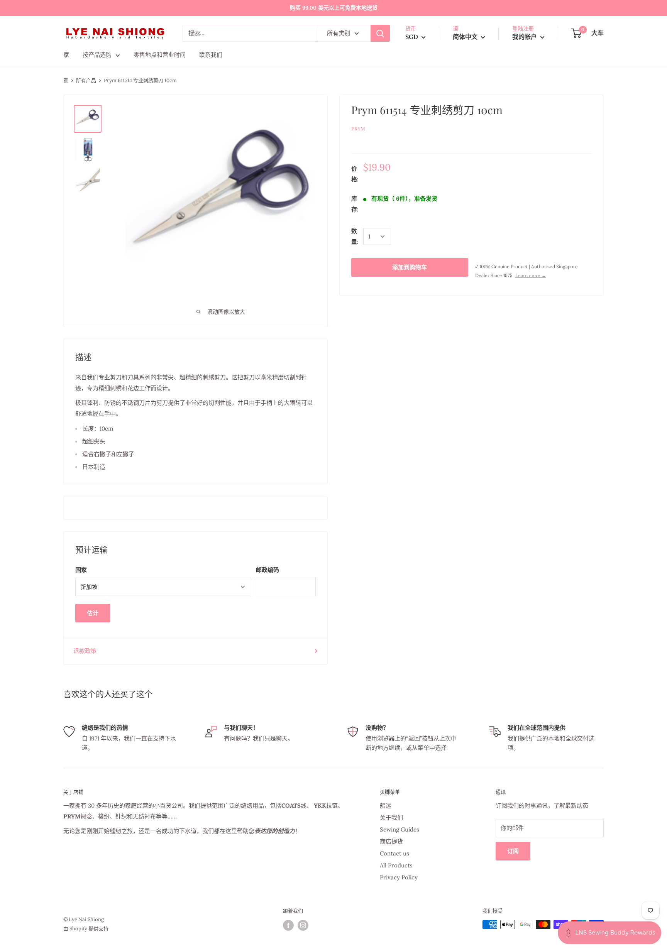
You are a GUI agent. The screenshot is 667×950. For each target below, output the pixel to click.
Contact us (394, 853)
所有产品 (86, 80)
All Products (396, 865)
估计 (92, 613)
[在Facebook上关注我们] (288, 925)
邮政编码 (267, 569)
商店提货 (391, 841)
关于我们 (391, 817)
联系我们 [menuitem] (210, 54)
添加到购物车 (409, 267)
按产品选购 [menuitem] (97, 54)
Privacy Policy (399, 877)
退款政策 (84, 650)
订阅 (513, 851)
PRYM (358, 128)
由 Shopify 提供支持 (85, 928)
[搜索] (380, 33)
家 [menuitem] (66, 54)
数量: (355, 236)
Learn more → (530, 275)
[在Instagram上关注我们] (303, 925)
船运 (385, 805)
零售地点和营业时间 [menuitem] (160, 54)
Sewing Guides (399, 829)
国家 (81, 569)
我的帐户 (525, 37)
